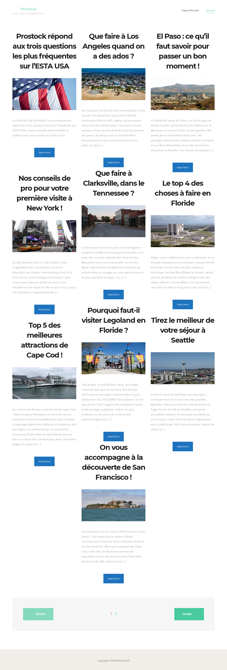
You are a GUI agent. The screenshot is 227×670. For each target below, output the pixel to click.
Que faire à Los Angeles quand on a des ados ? (113, 46)
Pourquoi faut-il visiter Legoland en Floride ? (113, 320)
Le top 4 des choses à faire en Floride (183, 193)
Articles (210, 10)
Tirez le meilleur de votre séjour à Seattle (182, 330)
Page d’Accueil (190, 10)
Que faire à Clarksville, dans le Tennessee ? (113, 183)
